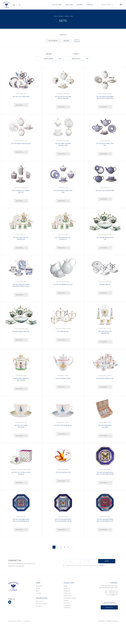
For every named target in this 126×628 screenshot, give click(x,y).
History (79, 4)
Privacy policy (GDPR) (14, 621)
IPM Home (67, 607)
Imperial (66, 600)
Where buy (39, 601)
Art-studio (67, 603)
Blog (37, 591)
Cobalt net (67, 588)
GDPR (102, 565)
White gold (67, 593)
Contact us (39, 606)
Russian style (67, 595)
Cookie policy (27, 621)
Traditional (67, 591)
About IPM (69, 4)
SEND (107, 561)
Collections (56, 4)
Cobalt (66, 586)
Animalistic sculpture (70, 598)
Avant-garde (67, 605)
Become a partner (41, 604)
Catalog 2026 (106, 4)
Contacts (89, 4)
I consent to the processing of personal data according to (84, 565)
